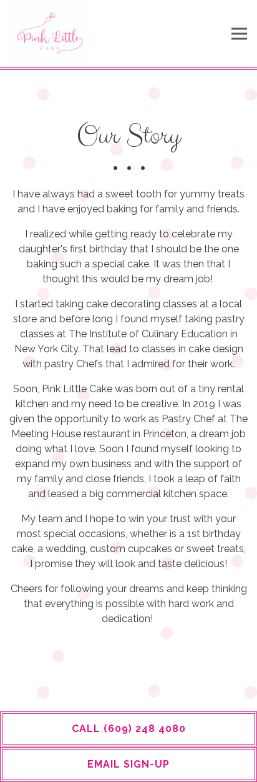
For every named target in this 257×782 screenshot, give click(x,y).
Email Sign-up (128, 764)
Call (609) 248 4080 (129, 729)
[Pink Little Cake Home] (49, 31)
